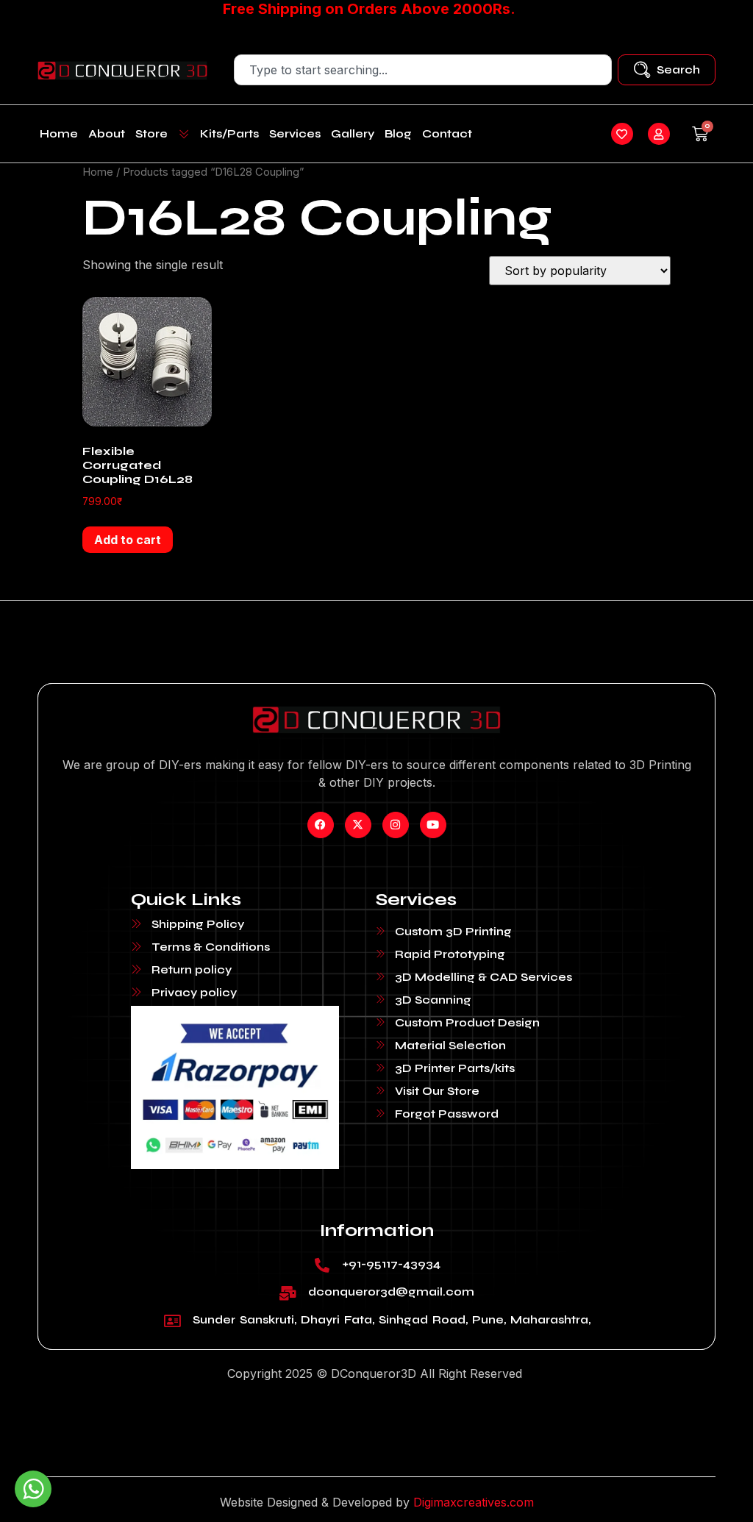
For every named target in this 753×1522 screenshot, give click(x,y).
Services (295, 133)
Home (59, 133)
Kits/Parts (229, 133)
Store (151, 133)
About (106, 133)
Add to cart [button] (127, 539)
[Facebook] (320, 825)
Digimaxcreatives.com (473, 1502)
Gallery (352, 133)
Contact (447, 133)
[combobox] (422, 69)
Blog (398, 133)
